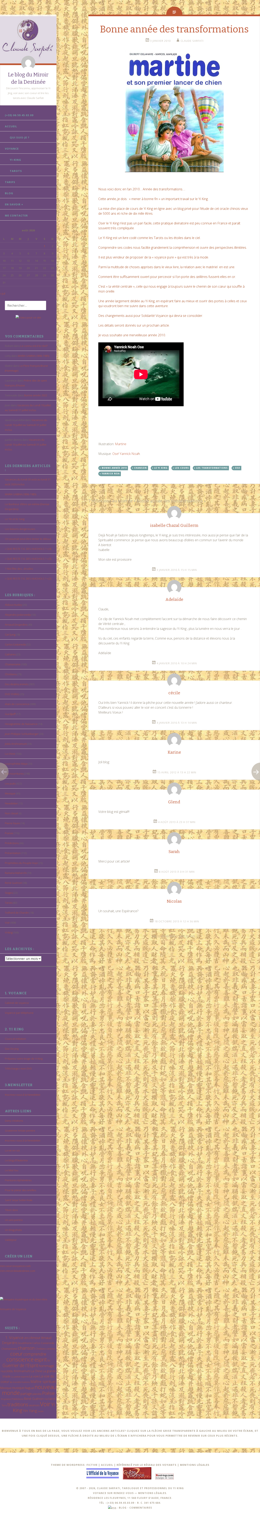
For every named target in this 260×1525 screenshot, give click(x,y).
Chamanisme (13, 664)
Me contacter (16, 215)
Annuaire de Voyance (13, 1309)
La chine (10, 754)
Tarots (16, 171)
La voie (34, 1376)
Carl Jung (10, 634)
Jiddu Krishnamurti (16, 744)
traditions (18, 1404)
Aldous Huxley (13, 605)
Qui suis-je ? (19, 137)
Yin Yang (30, 1410)
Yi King (8, 932)
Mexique (10, 793)
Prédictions (12, 843)
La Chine (36, 1371)
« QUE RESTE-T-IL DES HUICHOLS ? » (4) (28, 549)
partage (26, 1393)
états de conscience (17, 704)
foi (49, 1360)
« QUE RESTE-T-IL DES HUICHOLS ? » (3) (28, 558)
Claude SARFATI (192, 41)
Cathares (10, 654)
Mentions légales (194, 1465)
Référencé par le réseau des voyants (147, 1465)
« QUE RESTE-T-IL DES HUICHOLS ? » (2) (28, 578)
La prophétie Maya (16, 763)
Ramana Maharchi (16, 873)
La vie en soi (12, 1150)
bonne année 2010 (114, 467)
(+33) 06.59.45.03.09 (19, 115)
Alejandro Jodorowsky (18, 614)
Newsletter (11, 803)
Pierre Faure (12, 823)
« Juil (2, 293)
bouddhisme (25, 1343)
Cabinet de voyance (17, 1003)
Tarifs (10, 182)
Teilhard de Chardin (17, 912)
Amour (35, 1337)
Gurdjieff (10, 714)
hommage (46, 1365)
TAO (46, 1399)
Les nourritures (14, 773)
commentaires (140, 1507)
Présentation (13, 853)
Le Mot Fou (11, 1170)
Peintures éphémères (18, 1180)
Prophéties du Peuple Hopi (21, 863)
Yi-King (15, 160)
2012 (27, 1338)
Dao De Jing (11, 1048)
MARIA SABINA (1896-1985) (33, 356)
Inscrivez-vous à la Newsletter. (23, 1094)
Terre (4, 1405)
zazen (41, 1411)
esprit (40, 1359)
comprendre (34, 1354)
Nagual (29, 1388)
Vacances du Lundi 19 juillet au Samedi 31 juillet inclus (26, 425)
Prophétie (6, 1399)
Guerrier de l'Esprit (20, 1365)
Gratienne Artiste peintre (20, 1130)
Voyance (12, 148)
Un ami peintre (14, 1220)
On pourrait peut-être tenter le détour (28, 539)
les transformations (20, 1382)
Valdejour (11, 1240)
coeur (16, 1353)
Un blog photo (13, 1230)
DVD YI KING (12, 694)
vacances (34, 1405)
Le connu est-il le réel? (34, 346)
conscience (20, 1359)
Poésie (9, 833)
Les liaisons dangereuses (20, 529)
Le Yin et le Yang (14, 519)
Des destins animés (16, 684)
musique (18, 1388)
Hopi (3, 1371)
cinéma (50, 1348)
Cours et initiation (15, 1039)
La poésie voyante (20, 1376)
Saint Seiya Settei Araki (18, 1200)
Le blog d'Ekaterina (16, 1160)
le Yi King (161, 467)
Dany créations (14, 1120)
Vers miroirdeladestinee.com (17, 1271)
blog (123, 1507)
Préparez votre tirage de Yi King (23, 1058)
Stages (9, 893)
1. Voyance (14, 1337)
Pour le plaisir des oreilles (20, 1190)
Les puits (10, 783)
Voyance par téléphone (19, 1013)
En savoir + (14, 204)
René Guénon (13, 883)
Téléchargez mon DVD (18, 1068)
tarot (52, 1398)
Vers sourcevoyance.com (15, 1266)
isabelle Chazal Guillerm (174, 525)
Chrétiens (11, 674)
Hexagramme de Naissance (21, 724)
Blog (9, 193)
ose (237, 467)
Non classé (11, 813)
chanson (26, 1348)
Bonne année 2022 (35, 395)
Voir (7, 922)
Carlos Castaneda (15, 644)
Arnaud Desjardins (16, 624)
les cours (182, 467)
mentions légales (152, 1493)
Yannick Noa (129, 453)
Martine (120, 444)
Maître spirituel (43, 1381)
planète (37, 1394)
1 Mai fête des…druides (19, 568)
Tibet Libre (11, 1210)
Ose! (115, 453)
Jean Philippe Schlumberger (22, 734)
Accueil (11, 126)
